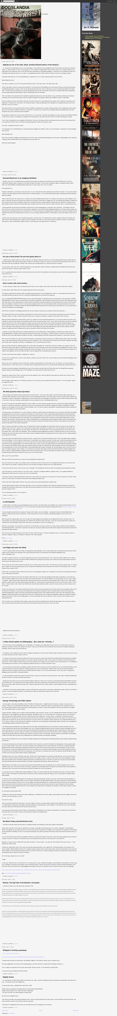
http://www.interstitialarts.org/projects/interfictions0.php (17, 873)
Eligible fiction (8, 977)
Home (40, 1010)
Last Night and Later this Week (14, 547)
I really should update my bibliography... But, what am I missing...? (28, 642)
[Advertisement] (99, 390)
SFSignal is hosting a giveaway (15, 950)
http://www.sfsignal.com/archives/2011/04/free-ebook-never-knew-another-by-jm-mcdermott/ (23, 957)
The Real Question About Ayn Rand (16, 391)
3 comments (15, 385)
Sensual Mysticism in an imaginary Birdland (19, 178)
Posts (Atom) (11, 1013)
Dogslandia (16, 7)
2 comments (15, 171)
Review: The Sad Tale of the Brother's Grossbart (21, 883)
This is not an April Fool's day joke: (11, 953)
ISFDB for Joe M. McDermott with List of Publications (97, 37)
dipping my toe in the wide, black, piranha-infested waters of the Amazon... (31, 65)
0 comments (15, 694)
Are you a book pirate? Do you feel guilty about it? (22, 256)
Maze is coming (8, 538)
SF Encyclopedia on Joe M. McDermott (94, 36)
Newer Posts (5, 1010)
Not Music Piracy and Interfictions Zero (18, 821)
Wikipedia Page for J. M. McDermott (93, 38)
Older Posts (76, 1010)
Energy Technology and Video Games (17, 701)
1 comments (15, 276)
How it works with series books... (15, 283)
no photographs (9, 502)
